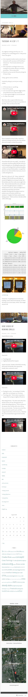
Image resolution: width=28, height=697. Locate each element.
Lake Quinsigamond (18, 570)
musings (4, 468)
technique (4, 487)
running (7, 579)
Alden (6, 554)
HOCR (22, 567)
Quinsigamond (13, 576)
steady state (7, 585)
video (3, 505)
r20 (18, 576)
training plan (20, 588)
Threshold (13, 588)
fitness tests (4, 567)
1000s (20, 551)
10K (9, 551)
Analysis (3, 449)
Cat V (15, 554)
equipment (4, 457)
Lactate (9, 570)
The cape (8, 588)
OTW (4, 575)
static (15, 582)
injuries (3, 461)
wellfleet (19, 591)
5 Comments (14, 45)
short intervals (11, 579)
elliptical (24, 560)
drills (3, 453)
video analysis (10, 591)
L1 (24, 567)
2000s (3, 554)
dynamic (19, 560)
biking (8, 554)
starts (11, 582)
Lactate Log (5, 295)
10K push (11, 551)
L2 (2, 570)
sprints (8, 582)
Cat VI (17, 554)
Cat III (11, 554)
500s (17, 551)
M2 (2, 572)
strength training (15, 585)
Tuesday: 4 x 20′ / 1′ (10, 41)
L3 (4, 570)
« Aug (3, 543)
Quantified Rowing (14, 7)
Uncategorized (5, 501)
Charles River (6, 557)
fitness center (20, 564)
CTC (13, 560)
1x (3, 551)
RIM (2, 479)
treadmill (4, 591)
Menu (15, 16)
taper (20, 585)
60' (15, 551)
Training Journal (5, 490)
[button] (8, 284)
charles (21, 554)
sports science (4, 582)
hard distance (11, 567)
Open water (20, 572)
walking (15, 591)
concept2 (20, 557)
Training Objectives (6, 494)
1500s (23, 551)
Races (20, 576)
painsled (8, 576)
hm (20, 567)
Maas (4, 572)
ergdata (14, 564)
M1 (24, 570)
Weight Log (4, 509)
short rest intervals (18, 579)
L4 (5, 570)
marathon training (11, 572)
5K (7, 551)
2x (5, 551)
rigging (3, 475)
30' (14, 551)
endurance (6, 564)
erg (11, 563)
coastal (13, 557)
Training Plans (5, 498)
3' (6, 551)
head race (16, 567)
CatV (13, 554)
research (4, 472)
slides (23, 579)
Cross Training (7, 560)
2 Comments (13, 333)
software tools (5, 483)
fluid (8, 567)
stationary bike (21, 582)
